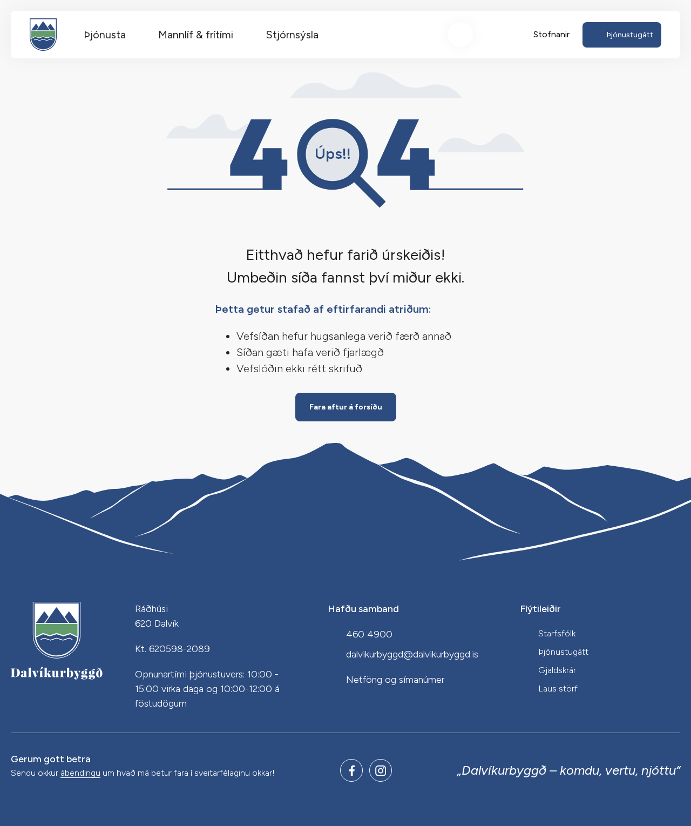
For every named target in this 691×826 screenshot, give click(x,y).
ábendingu (80, 773)
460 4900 (369, 634)
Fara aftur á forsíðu (345, 407)
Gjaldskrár (557, 670)
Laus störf (558, 688)
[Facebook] (351, 770)
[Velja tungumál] (500, 34)
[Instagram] (380, 770)
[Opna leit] (460, 34)
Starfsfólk (556, 633)
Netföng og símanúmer (395, 680)
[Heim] (43, 34)
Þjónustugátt (563, 652)
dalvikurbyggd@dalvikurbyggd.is (412, 654)
